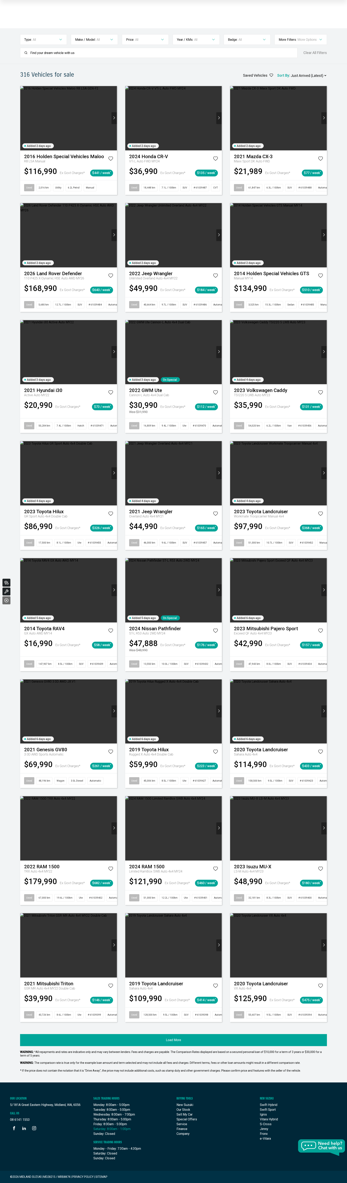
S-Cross (265, 1124)
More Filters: (288, 40)
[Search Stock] (6, 583)
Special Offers (187, 1119)
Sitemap (101, 1176)
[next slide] (114, 118)
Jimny (264, 1129)
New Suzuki (185, 1105)
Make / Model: (85, 40)
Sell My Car (185, 1114)
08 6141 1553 (20, 1120)
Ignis (263, 1114)
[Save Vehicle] (110, 159)
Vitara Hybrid (269, 1119)
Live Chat (322, 1147)
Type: (28, 40)
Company (183, 1134)
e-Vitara (265, 1138)
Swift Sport (268, 1110)
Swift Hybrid (268, 1105)
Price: (130, 40)
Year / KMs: (185, 40)
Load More (173, 1040)
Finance (182, 1129)
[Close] (6, 600)
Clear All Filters (315, 53)
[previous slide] (23, 118)
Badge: (233, 40)
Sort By (283, 75)
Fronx (264, 1134)
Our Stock (183, 1110)
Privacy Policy (83, 1176)
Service (182, 1124)
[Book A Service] (6, 591)
